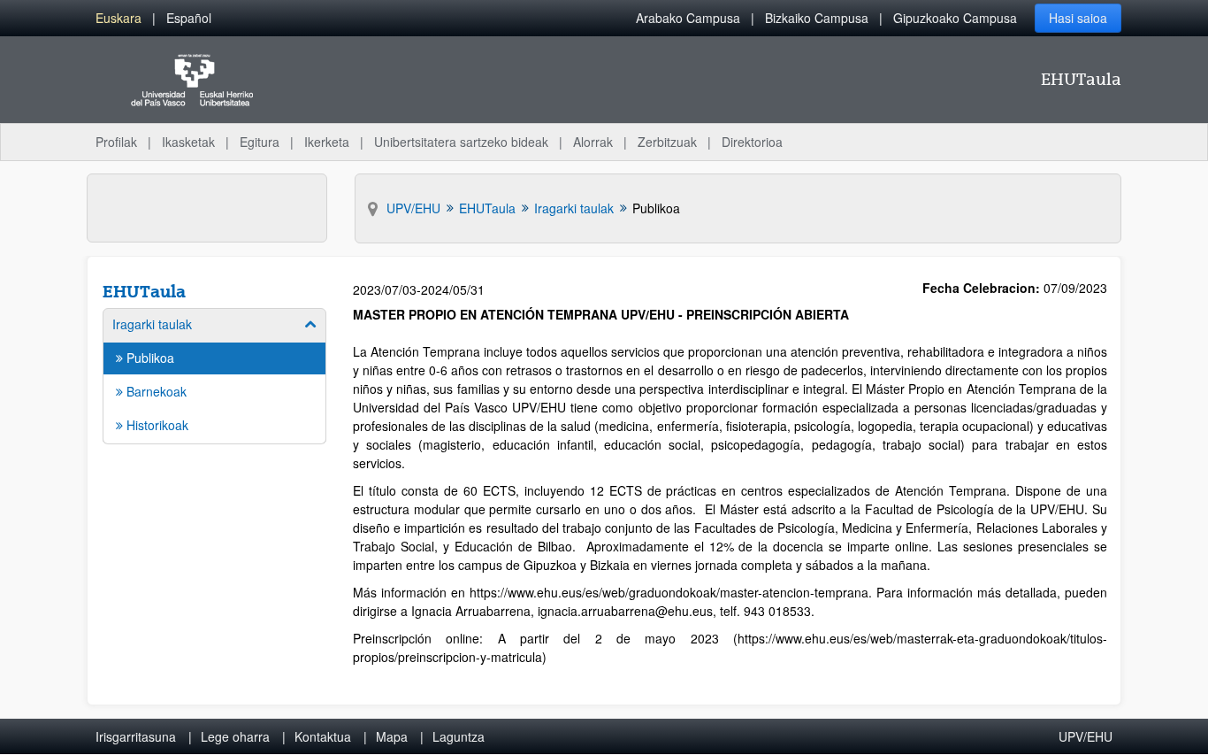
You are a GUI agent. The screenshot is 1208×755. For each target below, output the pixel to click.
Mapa (392, 736)
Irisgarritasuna (136, 736)
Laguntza (458, 736)
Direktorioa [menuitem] (752, 141)
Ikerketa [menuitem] (326, 141)
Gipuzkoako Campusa (955, 18)
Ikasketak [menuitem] (188, 141)
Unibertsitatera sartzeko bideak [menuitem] (461, 141)
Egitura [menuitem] (259, 141)
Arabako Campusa (688, 18)
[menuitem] (118, 18)
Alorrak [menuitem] (593, 141)
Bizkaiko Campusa (816, 18)
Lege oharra (235, 736)
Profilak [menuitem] (116, 141)
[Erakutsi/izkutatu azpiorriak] (311, 324)
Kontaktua (322, 736)
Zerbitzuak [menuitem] (667, 141)
